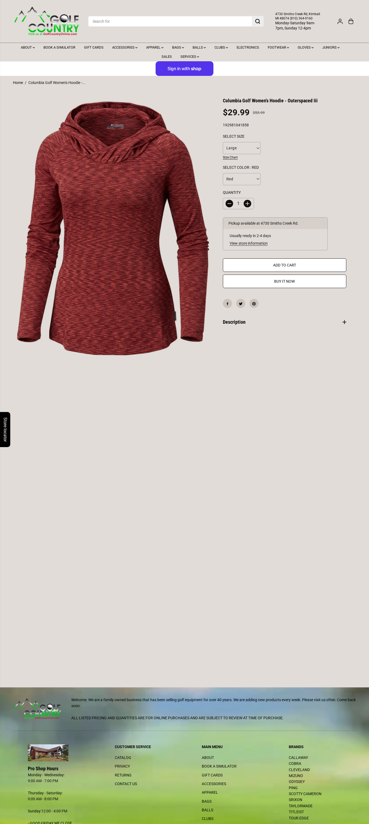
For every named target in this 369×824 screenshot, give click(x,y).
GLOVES (304, 47)
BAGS (177, 47)
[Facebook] (227, 303)
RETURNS (123, 775)
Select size (233, 136)
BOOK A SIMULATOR (59, 47)
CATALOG (123, 757)
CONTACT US (126, 784)
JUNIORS (329, 47)
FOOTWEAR (277, 47)
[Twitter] (240, 303)
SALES (167, 57)
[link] (54, 753)
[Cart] (351, 21)
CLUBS (220, 47)
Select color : (241, 168)
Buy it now (284, 281)
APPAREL (153, 47)
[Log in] (340, 21)
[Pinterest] (254, 303)
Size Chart (230, 157)
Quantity (232, 192)
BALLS (198, 47)
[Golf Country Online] (47, 21)
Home (18, 82)
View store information (249, 243)
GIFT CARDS (93, 47)
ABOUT (27, 47)
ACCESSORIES (123, 47)
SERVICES (188, 57)
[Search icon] (258, 21)
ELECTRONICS (248, 47)
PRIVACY (122, 766)
